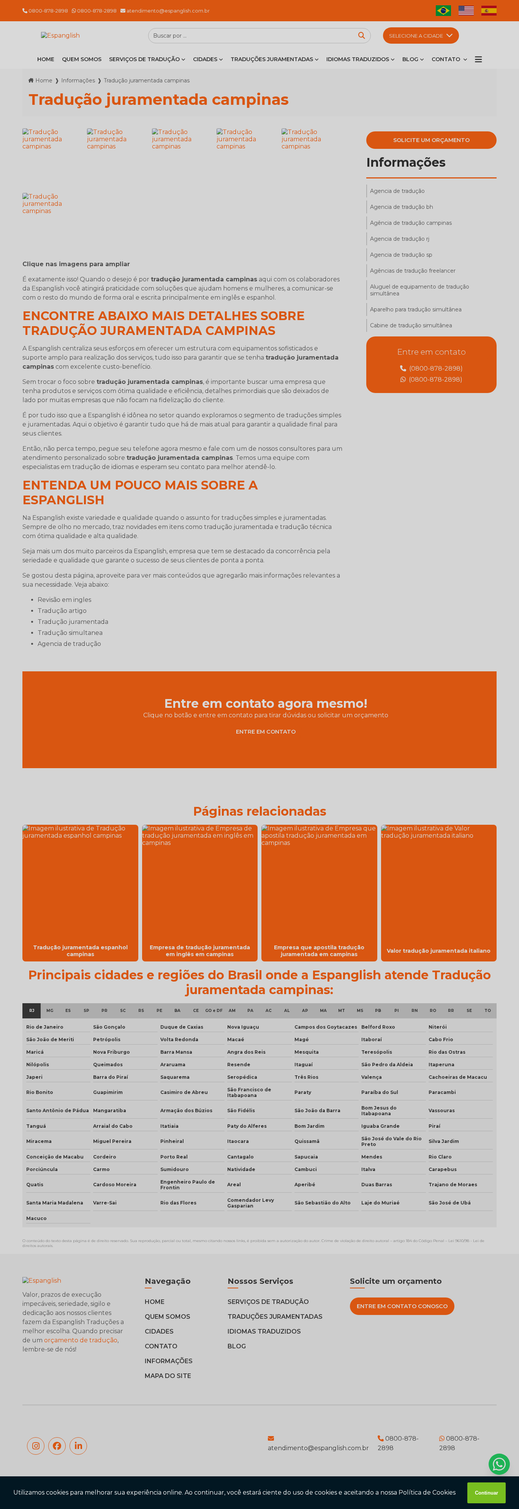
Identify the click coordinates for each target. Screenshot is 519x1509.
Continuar (486, 1493)
